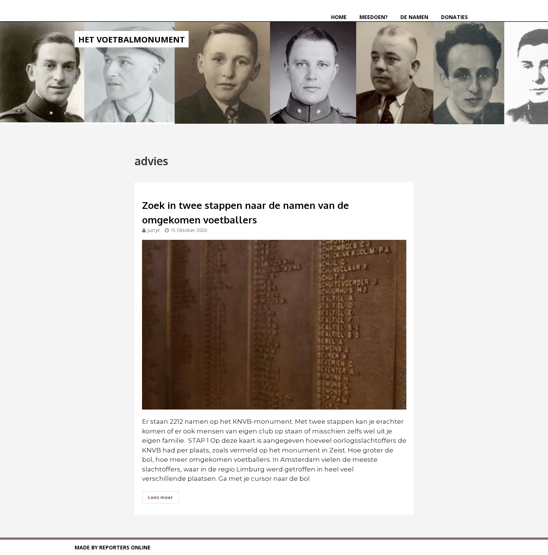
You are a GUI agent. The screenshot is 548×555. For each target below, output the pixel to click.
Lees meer (160, 497)
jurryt (154, 230)
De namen (414, 17)
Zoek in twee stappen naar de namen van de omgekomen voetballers (245, 212)
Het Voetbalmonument (131, 39)
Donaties (454, 17)
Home (339, 17)
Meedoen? (373, 17)
